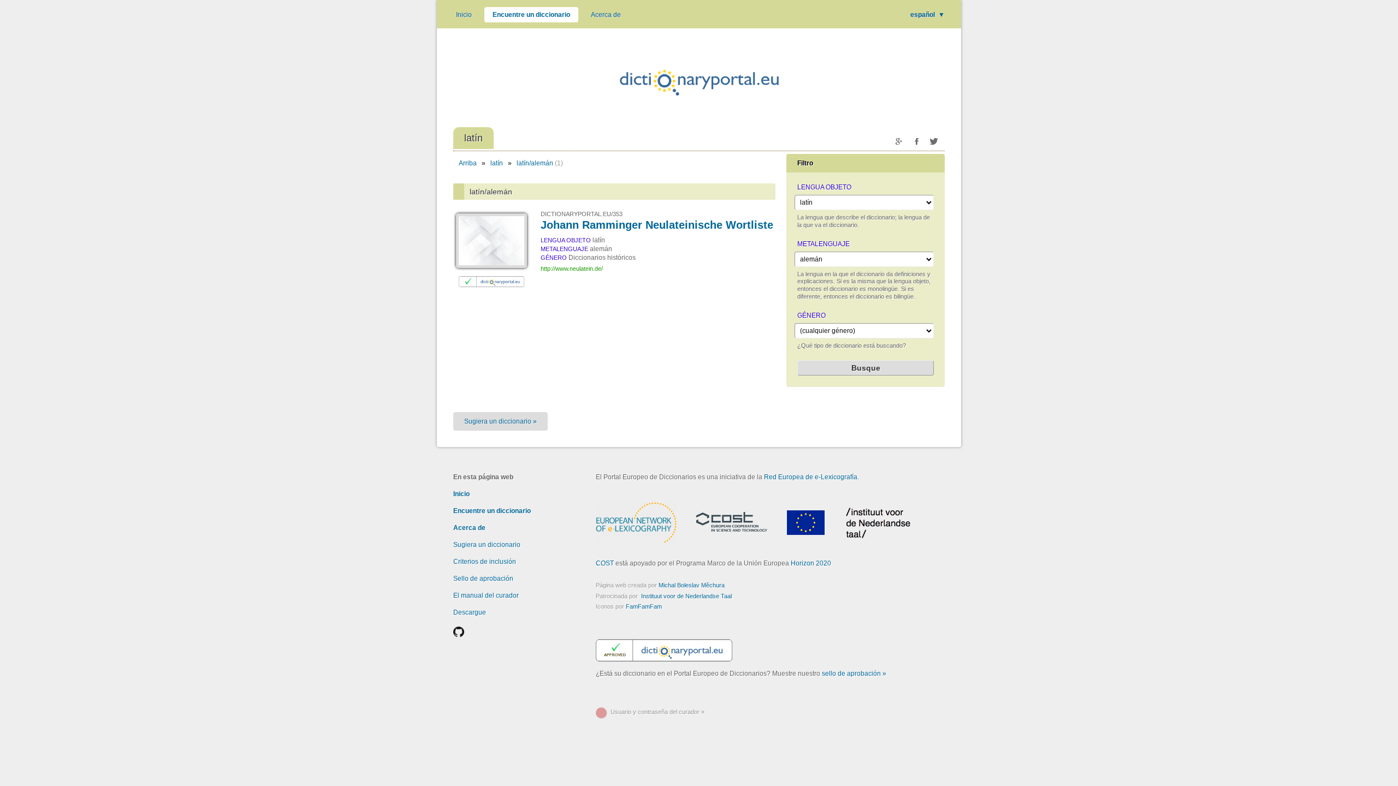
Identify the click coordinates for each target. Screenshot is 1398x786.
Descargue (469, 612)
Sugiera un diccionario (486, 545)
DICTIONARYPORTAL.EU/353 (582, 214)
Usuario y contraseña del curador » (657, 711)
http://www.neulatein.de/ (572, 268)
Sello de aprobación (483, 578)
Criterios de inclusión (484, 561)
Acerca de (606, 15)
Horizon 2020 (811, 563)
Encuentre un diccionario (531, 15)
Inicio (464, 15)
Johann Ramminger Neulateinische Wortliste (657, 225)
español (927, 15)
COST (605, 563)
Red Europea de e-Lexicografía (810, 477)
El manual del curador (486, 595)
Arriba (468, 163)
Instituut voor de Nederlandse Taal (686, 596)
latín (496, 163)
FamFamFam (644, 606)
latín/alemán (535, 163)
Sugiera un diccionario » (500, 421)
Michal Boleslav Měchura (692, 585)
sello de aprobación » (854, 673)
